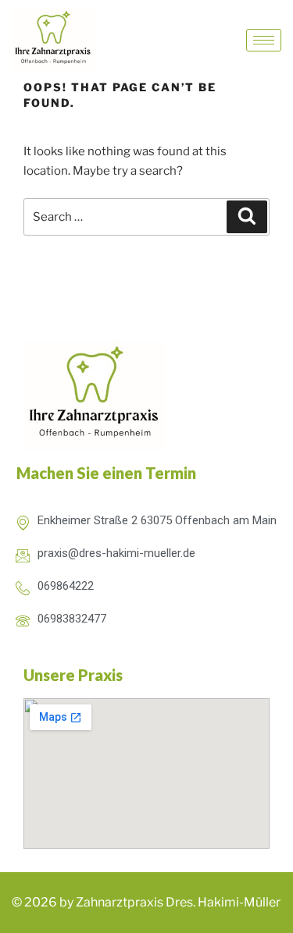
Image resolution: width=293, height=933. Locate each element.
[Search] (247, 216)
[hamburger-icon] (263, 40)
